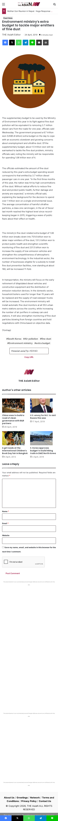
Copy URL (29, 357)
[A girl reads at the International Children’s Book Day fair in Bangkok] (15, 438)
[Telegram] (25, 42)
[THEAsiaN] (29, 4)
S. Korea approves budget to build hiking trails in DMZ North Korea (43, 451)
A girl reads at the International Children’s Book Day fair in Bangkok (15, 451)
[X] (12, 42)
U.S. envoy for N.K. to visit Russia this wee (43, 416)
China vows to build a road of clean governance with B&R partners (13, 419)
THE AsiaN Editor (11, 34)
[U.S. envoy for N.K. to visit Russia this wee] (43, 405)
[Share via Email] (39, 42)
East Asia (8, 18)
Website (5, 535)
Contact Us (45, 801)
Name (5, 511)
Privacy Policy (28, 801)
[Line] (32, 42)
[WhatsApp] (19, 42)
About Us (9, 797)
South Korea (14, 338)
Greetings (22, 797)
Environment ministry (21, 343)
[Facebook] (5, 42)
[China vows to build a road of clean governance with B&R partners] (15, 405)
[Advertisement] (29, 616)
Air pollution (31, 338)
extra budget (43, 343)
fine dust (46, 338)
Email (5, 523)
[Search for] (54, 5)
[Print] (46, 42)
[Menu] (3, 5)
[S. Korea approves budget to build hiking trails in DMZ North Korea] (43, 438)
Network (35, 797)
